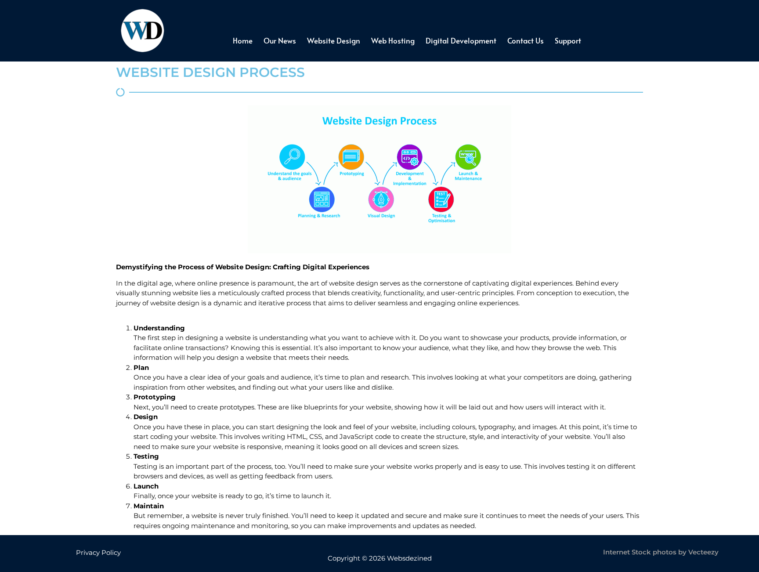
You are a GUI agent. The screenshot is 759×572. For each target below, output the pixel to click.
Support (568, 40)
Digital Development (461, 40)
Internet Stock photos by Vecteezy (661, 552)
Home (243, 40)
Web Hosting (393, 40)
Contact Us (525, 40)
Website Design (333, 40)
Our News (280, 40)
